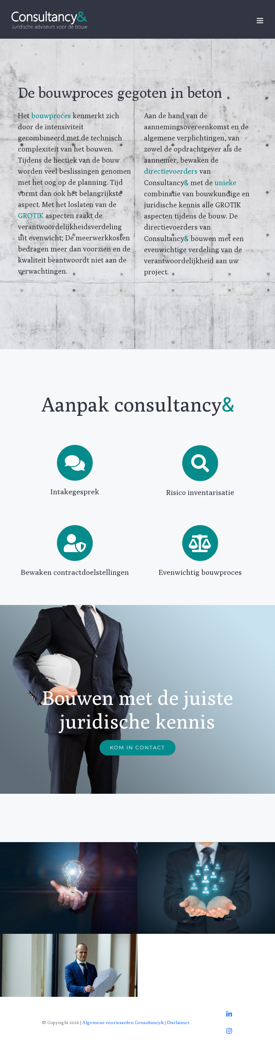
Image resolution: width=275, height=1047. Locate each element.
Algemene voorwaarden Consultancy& (123, 1022)
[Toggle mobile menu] (260, 20)
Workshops (69, 888)
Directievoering (69, 979)
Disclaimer (178, 1022)
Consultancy (206, 888)
